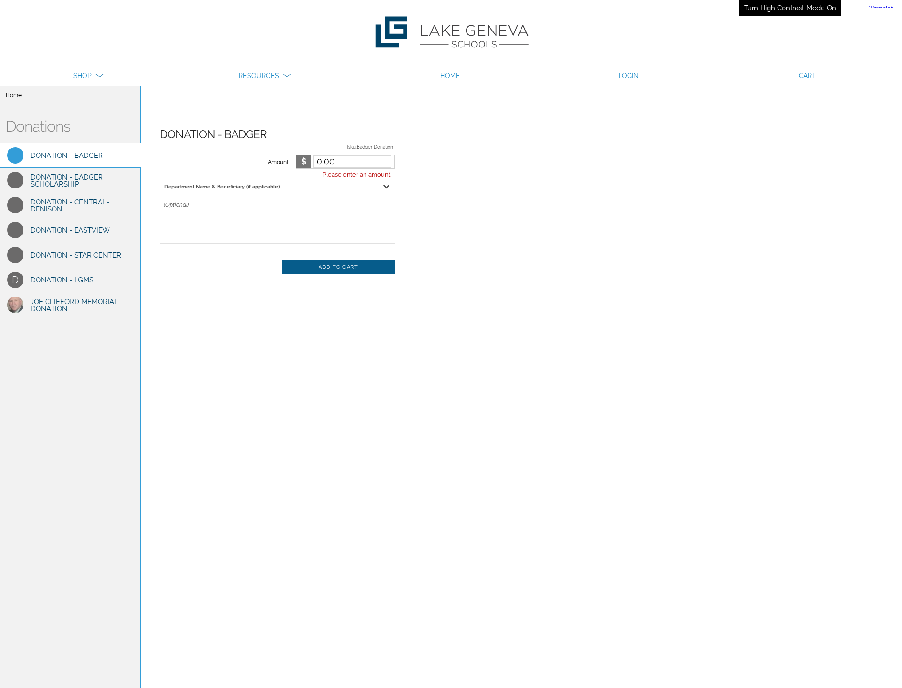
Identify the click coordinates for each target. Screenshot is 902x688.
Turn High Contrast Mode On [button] (790, 8)
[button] (88, 76)
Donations (38, 126)
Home (14, 95)
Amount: (278, 162)
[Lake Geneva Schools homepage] (451, 33)
